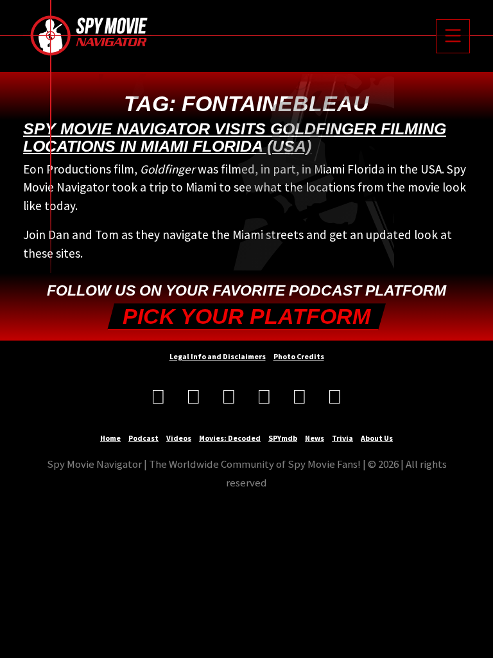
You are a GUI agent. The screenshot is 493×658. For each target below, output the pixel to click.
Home (110, 438)
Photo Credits (298, 356)
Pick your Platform (246, 316)
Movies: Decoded (230, 438)
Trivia (342, 438)
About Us (377, 438)
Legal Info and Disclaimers (217, 356)
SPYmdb (282, 438)
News (314, 438)
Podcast (143, 438)
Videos (178, 438)
